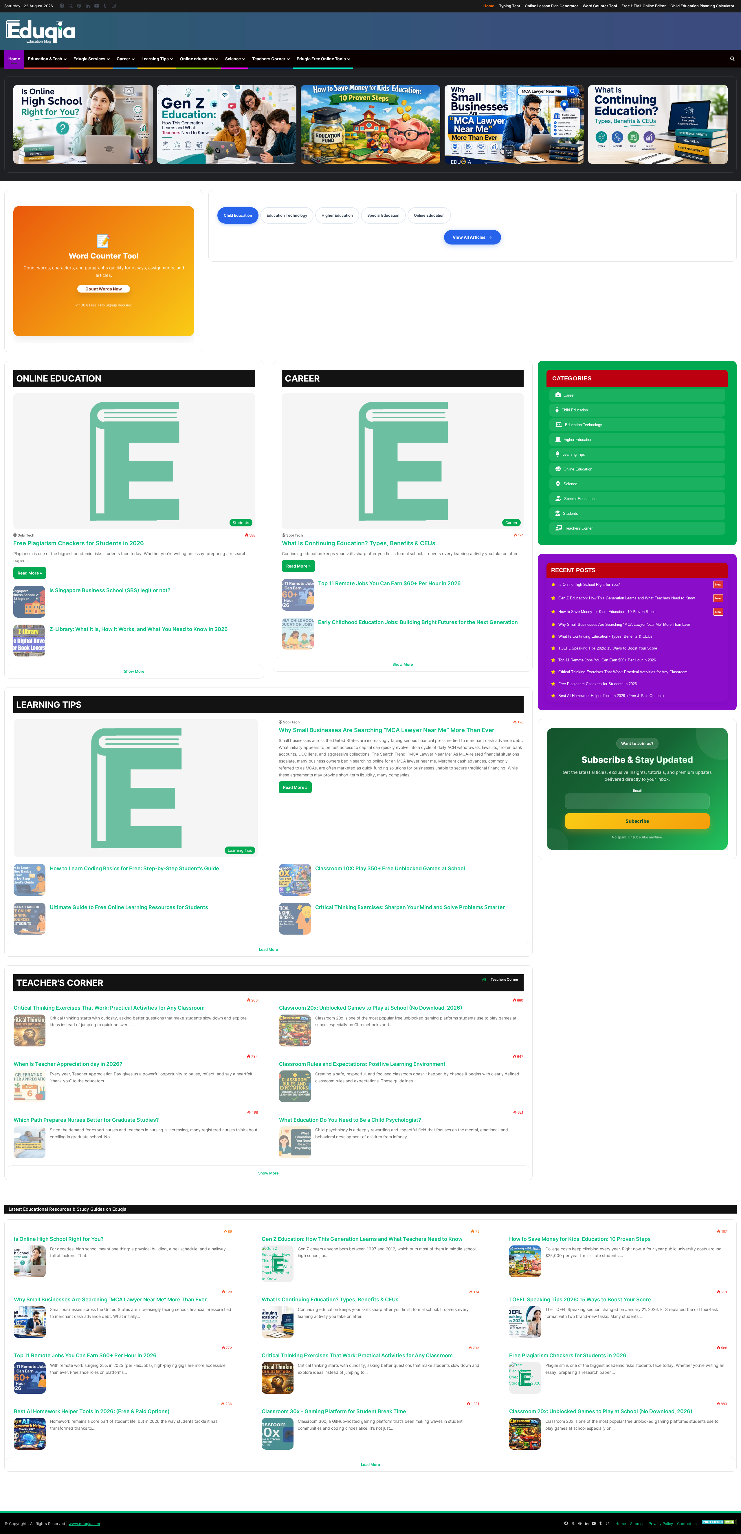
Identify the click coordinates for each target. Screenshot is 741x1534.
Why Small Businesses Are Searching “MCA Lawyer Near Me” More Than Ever (386, 730)
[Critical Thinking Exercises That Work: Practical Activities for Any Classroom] (29, 1030)
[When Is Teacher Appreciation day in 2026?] (29, 1086)
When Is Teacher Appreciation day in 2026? (68, 1064)
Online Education (578, 469)
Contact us (687, 1523)
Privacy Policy (661, 1523)
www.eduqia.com (84, 1523)
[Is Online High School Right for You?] (83, 124)
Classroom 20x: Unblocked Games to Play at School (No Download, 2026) (370, 1008)
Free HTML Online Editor (643, 5)
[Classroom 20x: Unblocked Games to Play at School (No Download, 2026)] (295, 1030)
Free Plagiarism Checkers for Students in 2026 (78, 543)
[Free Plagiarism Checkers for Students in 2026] (525, 1378)
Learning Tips (155, 58)
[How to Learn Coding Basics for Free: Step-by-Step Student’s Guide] (29, 880)
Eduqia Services (89, 58)
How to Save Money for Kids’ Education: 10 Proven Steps (580, 1239)
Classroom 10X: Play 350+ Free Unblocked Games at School (390, 868)
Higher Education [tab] (337, 215)
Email (637, 791)
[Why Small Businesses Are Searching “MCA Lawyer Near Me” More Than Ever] (514, 124)
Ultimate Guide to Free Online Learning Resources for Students (129, 907)
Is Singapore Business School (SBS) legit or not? (109, 590)
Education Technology (583, 425)
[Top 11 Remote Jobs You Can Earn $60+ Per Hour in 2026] (298, 595)
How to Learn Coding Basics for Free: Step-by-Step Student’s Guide (134, 868)
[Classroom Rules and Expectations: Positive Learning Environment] (295, 1086)
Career (123, 58)
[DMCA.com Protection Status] (719, 1523)
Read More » (30, 572)
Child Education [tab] (238, 215)
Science (233, 58)
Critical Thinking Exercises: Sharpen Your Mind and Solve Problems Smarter (410, 907)
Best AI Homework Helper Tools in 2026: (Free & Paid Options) (92, 1411)
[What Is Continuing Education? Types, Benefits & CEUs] (658, 124)
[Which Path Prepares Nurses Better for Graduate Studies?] (29, 1142)
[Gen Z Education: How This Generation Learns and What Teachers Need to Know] (227, 124)
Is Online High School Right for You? (59, 1239)
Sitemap (637, 1523)
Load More (268, 949)
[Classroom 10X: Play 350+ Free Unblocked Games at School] (295, 880)
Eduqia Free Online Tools (321, 58)
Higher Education (578, 439)
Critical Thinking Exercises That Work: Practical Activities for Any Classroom (109, 1008)
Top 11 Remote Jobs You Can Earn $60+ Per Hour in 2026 (389, 583)
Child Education (575, 410)
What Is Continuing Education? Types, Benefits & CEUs (358, 543)
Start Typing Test (103, 288)
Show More (134, 671)
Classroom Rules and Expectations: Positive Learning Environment (362, 1064)
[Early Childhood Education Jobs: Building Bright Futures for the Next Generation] (298, 634)
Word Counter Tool (600, 5)
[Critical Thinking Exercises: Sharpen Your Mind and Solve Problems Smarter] (295, 919)
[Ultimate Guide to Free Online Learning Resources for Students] (29, 919)
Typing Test (509, 5)
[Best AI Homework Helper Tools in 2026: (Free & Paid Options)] (30, 1434)
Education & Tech (45, 58)
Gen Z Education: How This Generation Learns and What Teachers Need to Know (362, 1239)
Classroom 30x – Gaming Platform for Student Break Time (334, 1411)
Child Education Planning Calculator (702, 5)
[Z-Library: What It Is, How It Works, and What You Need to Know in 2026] (29, 640)
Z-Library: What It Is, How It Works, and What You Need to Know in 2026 (138, 629)
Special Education (579, 499)
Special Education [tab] (383, 215)
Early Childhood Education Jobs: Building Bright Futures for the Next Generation (418, 622)
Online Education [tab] (429, 215)
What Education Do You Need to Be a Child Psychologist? (350, 1120)
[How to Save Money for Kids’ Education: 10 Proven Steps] (370, 124)
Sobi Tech (26, 535)
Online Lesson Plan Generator (551, 5)
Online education (197, 58)
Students (570, 513)
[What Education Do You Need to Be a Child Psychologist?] (295, 1142)
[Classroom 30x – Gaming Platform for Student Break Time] (278, 1434)
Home (488, 5)
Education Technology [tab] (287, 215)
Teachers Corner (268, 58)
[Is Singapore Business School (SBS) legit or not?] (29, 602)
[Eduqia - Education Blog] (40, 31)
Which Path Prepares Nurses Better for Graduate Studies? (86, 1120)
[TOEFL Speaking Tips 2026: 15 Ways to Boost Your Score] (525, 1322)
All (484, 979)
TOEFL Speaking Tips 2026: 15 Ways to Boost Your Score (580, 1299)
